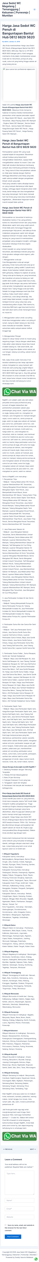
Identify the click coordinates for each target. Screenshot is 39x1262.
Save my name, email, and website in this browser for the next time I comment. (19, 1227)
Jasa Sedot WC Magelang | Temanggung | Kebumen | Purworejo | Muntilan (16, 9)
